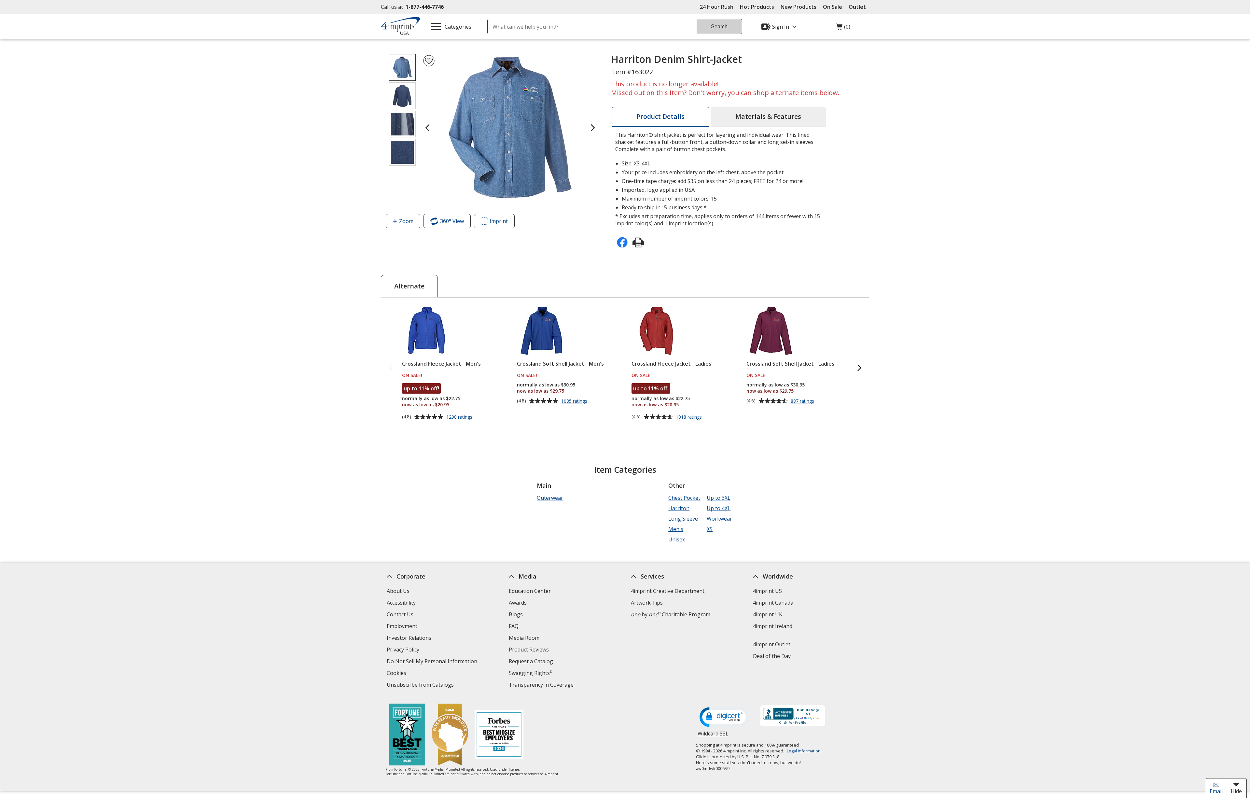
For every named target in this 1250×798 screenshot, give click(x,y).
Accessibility (401, 602)
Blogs (516, 614)
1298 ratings (460, 417)
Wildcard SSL (713, 736)
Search (719, 26)
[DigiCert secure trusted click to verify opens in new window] (724, 717)
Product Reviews (529, 649)
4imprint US (767, 591)
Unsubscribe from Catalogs (421, 685)
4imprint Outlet (771, 644)
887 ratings (803, 401)
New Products (798, 6)
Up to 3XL (718, 497)
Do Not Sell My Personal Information (433, 662)
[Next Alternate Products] (859, 368)
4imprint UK (767, 614)
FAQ (514, 626)
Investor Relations (410, 638)
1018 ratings (689, 417)
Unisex (676, 539)
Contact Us (400, 614)
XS (710, 529)
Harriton (678, 508)
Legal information (804, 751)
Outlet (859, 6)
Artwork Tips (647, 602)
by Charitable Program (670, 614)
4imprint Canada (773, 602)
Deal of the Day (772, 656)
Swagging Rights (530, 673)
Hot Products (757, 6)
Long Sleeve (683, 518)
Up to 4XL (718, 508)
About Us (398, 591)
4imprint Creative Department (667, 591)
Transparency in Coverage (542, 685)
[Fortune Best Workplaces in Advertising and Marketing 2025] (407, 735)
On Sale (832, 6)
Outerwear (550, 497)
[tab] (660, 117)
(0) (843, 28)
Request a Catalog (531, 661)
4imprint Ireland (772, 626)
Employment (402, 626)
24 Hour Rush (716, 6)
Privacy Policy (404, 650)
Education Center (530, 591)
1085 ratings (575, 401)
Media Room (524, 637)
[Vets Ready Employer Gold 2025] (449, 735)
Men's (675, 529)
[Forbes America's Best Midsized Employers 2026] (499, 735)
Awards (518, 602)
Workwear (719, 518)
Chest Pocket (684, 497)
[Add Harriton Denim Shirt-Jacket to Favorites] (429, 60)
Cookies (397, 673)
